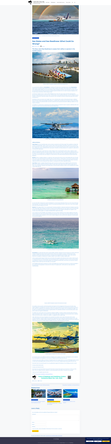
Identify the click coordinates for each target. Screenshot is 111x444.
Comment (34, 414)
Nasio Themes (62, 442)
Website (33, 426)
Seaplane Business (38, 35)
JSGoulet (43, 46)
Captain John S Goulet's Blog (38, 1)
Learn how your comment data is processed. (54, 435)
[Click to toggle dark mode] (75, 2)
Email (33, 424)
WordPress (71, 442)
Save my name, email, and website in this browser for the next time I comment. (47, 428)
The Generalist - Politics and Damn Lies (54, 401)
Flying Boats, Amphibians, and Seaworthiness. (44, 374)
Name (33, 422)
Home (33, 35)
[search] (72, 2)
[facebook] (54, 439)
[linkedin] (57, 439)
